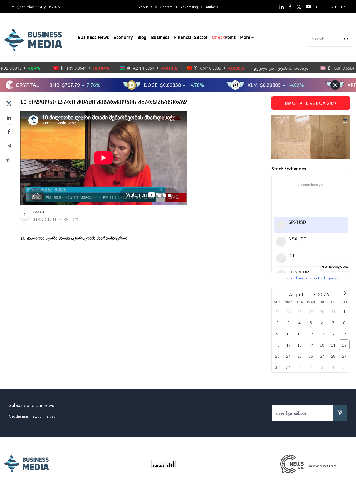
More (245, 38)
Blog (142, 38)
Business (160, 38)
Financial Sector (190, 38)
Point (224, 38)
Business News (93, 38)
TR (342, 6)
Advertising (189, 6)
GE (324, 6)
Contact (166, 6)
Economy (123, 38)
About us (145, 6)
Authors (212, 6)
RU (333, 6)
